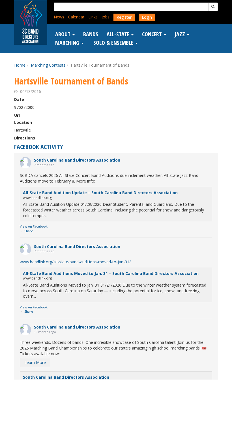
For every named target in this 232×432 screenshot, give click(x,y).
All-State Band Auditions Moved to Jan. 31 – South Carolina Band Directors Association (111, 273)
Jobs (105, 17)
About (63, 34)
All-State (119, 34)
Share (28, 231)
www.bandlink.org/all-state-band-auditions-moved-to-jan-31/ (75, 261)
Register (124, 17)
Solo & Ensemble (113, 43)
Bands (90, 34)
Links (93, 17)
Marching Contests (48, 65)
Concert (152, 34)
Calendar (76, 17)
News (59, 17)
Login (147, 17)
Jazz (180, 34)
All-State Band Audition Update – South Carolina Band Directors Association (100, 192)
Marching (68, 43)
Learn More (35, 362)
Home (19, 65)
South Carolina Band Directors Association (77, 160)
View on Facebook (34, 226)
